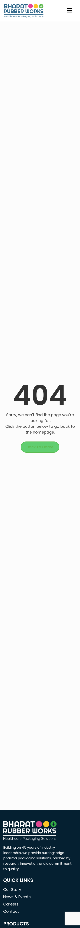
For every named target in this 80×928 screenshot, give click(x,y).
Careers (11, 904)
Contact (11, 911)
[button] (69, 10)
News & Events (17, 896)
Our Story (12, 889)
